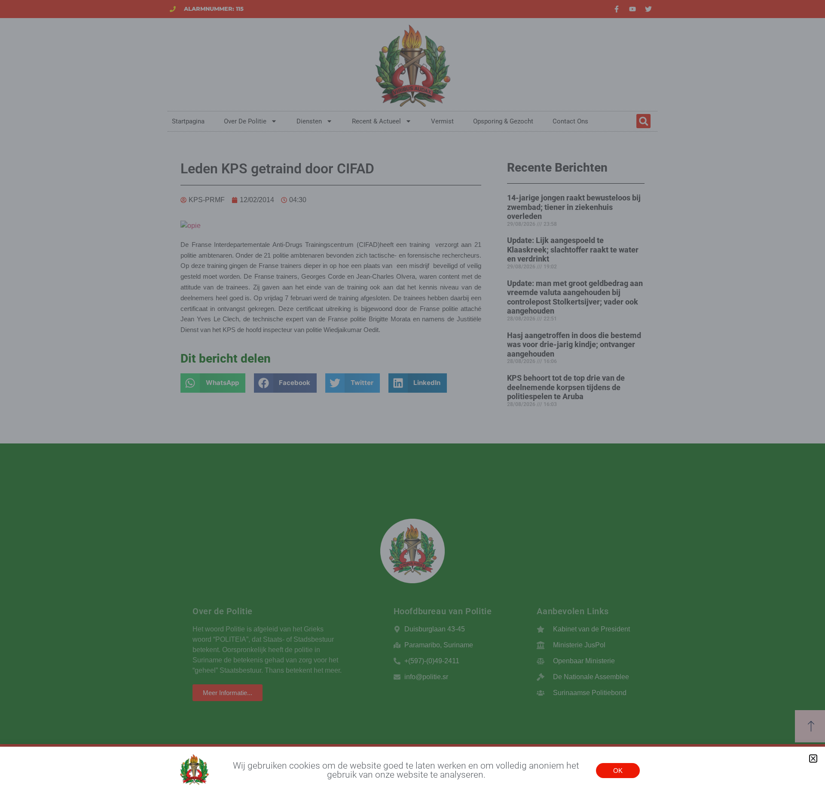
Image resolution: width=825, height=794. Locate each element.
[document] (412, 397)
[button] (813, 758)
